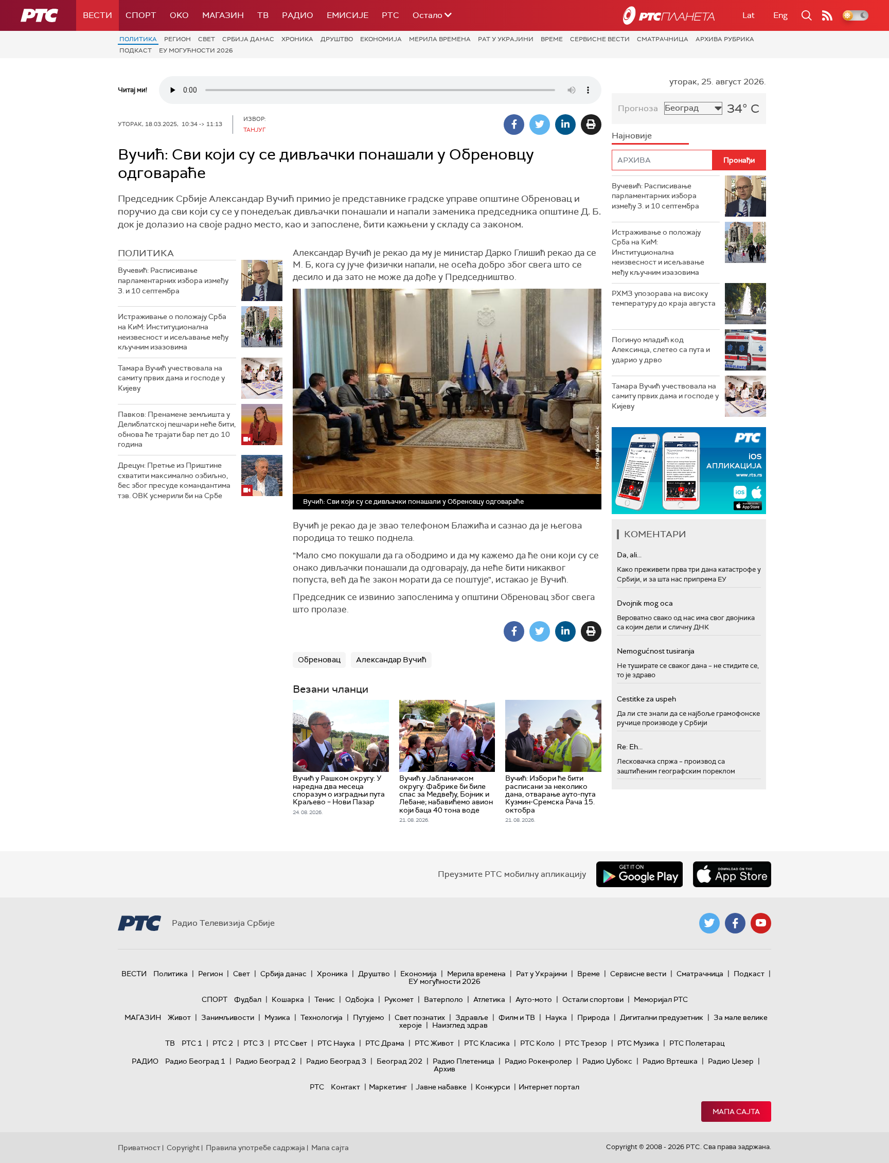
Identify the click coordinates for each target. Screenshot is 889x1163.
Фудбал (247, 999)
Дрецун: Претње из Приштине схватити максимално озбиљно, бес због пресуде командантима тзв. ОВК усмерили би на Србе (174, 480)
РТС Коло (537, 1043)
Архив (444, 1068)
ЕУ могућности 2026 (196, 50)
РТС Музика (638, 1043)
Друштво (337, 39)
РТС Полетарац (696, 1043)
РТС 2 (222, 1043)
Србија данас (248, 39)
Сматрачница (662, 39)
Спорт (141, 15)
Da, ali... (629, 554)
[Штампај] (591, 124)
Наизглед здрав (460, 1025)
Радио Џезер (731, 1061)
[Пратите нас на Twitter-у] (709, 923)
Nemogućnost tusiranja (656, 651)
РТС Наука (336, 1043)
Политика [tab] (146, 253)
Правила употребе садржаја (255, 1147)
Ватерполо (443, 999)
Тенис (324, 999)
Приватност (139, 1147)
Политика (138, 39)
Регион (177, 39)
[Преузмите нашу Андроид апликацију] (639, 874)
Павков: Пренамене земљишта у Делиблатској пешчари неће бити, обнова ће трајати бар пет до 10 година (177, 429)
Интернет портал (549, 1086)
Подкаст (135, 50)
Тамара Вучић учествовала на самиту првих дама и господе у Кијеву (171, 378)
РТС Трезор (586, 1043)
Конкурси (492, 1086)
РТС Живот (434, 1043)
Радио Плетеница (463, 1061)
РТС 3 (253, 1043)
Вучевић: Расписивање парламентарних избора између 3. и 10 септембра (173, 280)
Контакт (345, 1086)
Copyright (183, 1147)
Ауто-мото (533, 999)
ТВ (263, 15)
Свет (206, 39)
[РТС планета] (669, 15)
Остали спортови (593, 999)
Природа (593, 1017)
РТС (390, 15)
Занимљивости (227, 1017)
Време (552, 39)
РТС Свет (290, 1043)
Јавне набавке (441, 1086)
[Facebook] (514, 124)
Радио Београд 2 (266, 1061)
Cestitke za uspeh (646, 698)
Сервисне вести (600, 39)
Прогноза (638, 108)
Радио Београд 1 (195, 1061)
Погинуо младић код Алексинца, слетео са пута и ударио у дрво (661, 349)
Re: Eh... (630, 746)
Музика (277, 1017)
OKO (179, 15)
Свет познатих (420, 1017)
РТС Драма (384, 1043)
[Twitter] (539, 124)
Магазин (223, 15)
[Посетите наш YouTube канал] (761, 923)
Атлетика (489, 999)
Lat (748, 15)
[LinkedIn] (565, 124)
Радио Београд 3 (336, 1061)
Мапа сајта (736, 1111)
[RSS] (827, 15)
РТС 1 (192, 1043)
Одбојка (359, 999)
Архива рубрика (725, 39)
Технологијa (321, 1017)
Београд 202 (399, 1061)
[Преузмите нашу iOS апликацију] (732, 874)
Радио (297, 15)
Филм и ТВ (517, 1017)
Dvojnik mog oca (645, 603)
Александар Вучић (391, 660)
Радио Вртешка (670, 1061)
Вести (97, 15)
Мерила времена (440, 39)
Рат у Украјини (506, 39)
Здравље (471, 1017)
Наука (556, 1017)
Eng (780, 15)
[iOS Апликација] (689, 470)
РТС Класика (487, 1043)
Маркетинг (388, 1086)
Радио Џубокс (607, 1061)
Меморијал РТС (661, 999)
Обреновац (319, 660)
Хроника (297, 39)
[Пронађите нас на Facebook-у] (735, 923)
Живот (179, 1017)
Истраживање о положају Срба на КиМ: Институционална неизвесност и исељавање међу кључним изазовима (173, 331)
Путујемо (368, 1017)
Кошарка (288, 999)
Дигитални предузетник (661, 1017)
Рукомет (399, 999)
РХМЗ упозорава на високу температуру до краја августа (664, 298)
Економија (381, 39)
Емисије (347, 15)
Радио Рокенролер (538, 1061)
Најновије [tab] (632, 135)
